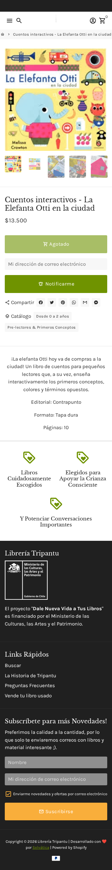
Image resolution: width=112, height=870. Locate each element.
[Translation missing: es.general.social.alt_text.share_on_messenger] (96, 302)
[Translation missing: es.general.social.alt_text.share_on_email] (85, 302)
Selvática (41, 847)
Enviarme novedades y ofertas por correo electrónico (60, 794)
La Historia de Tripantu (30, 675)
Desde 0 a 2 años (52, 316)
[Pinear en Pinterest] (63, 302)
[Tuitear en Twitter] (51, 302)
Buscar (13, 665)
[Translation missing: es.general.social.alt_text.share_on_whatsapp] (74, 302)
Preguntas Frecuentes (30, 685)
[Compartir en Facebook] (40, 302)
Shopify (80, 847)
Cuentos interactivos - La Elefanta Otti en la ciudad (62, 34)
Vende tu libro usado (28, 696)
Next (101, 99)
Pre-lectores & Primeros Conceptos (41, 327)
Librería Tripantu (52, 841)
